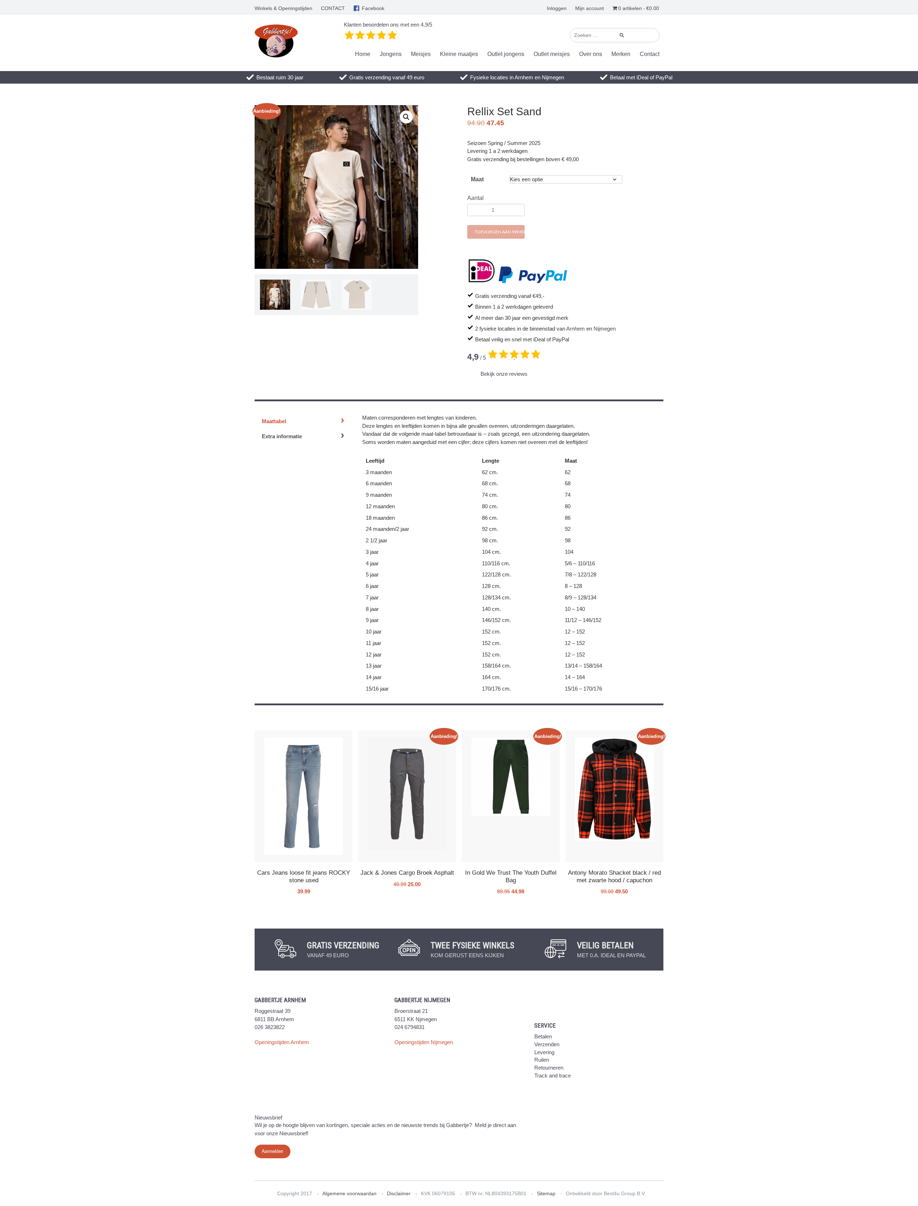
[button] (406, 117)
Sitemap (546, 1193)
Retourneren (548, 1068)
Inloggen (557, 8)
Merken (620, 54)
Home (362, 54)
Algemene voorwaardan (349, 1193)
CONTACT (333, 8)
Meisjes (421, 54)
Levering (544, 1052)
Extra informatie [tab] (282, 436)
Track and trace (552, 1075)
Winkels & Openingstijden (283, 8)
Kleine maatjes (459, 54)
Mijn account (589, 8)
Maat (477, 179)
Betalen (543, 1036)
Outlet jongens (505, 54)
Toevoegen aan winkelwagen (499, 232)
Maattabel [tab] (274, 421)
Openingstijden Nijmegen (423, 1042)
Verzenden (546, 1044)
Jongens (391, 54)
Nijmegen (604, 329)
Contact (649, 54)
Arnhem (575, 329)
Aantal (475, 198)
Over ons (590, 54)
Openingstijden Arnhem (282, 1042)
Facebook (373, 8)
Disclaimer (399, 1193)
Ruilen (541, 1060)
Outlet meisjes (552, 54)
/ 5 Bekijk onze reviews (497, 364)
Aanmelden (272, 1151)
